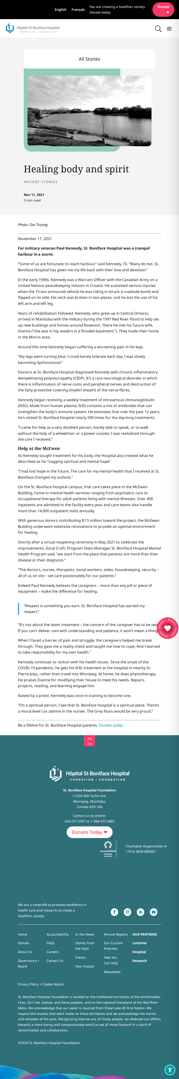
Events (80, 957)
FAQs (51, 943)
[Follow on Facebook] (114, 912)
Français (78, 10)
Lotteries (139, 943)
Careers (53, 952)
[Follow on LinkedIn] (140, 912)
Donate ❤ (163, 9)
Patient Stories (41, 182)
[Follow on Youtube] (153, 912)
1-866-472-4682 (103, 821)
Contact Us (55, 960)
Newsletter (112, 972)
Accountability (58, 934)
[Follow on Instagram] (127, 912)
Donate (23, 943)
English (60, 10)
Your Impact (84, 966)
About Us (25, 952)
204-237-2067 (75, 821)
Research (139, 960)
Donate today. (111, 725)
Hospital (139, 952)
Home (22, 934)
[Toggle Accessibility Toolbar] (170, 1070)
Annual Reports (116, 934)
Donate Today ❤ (89, 832)
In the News (84, 934)
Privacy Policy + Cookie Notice (41, 984)
